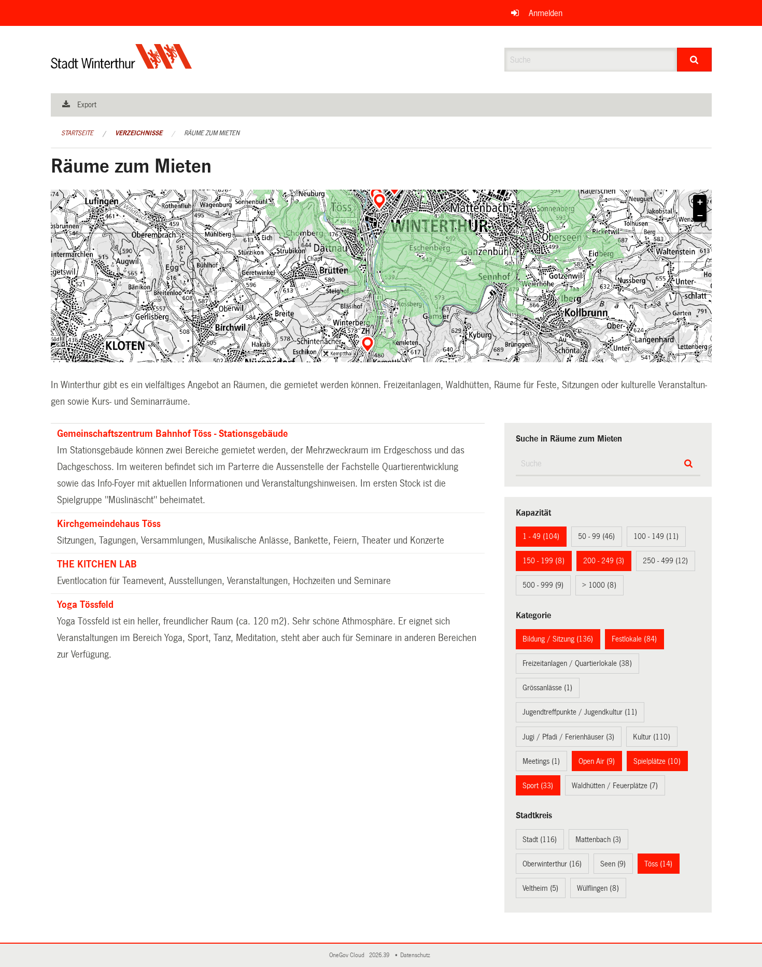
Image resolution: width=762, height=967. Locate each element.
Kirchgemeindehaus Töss (109, 524)
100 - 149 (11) (656, 536)
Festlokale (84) (634, 639)
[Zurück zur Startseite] (121, 65)
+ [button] (700, 202)
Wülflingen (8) (598, 888)
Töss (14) (658, 864)
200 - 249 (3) (603, 561)
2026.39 (380, 955)
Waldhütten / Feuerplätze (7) (615, 785)
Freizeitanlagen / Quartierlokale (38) (577, 663)
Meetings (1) (541, 761)
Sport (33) (538, 785)
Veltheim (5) (540, 888)
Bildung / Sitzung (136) (558, 639)
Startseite (77, 133)
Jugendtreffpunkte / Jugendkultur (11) (580, 712)
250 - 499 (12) (665, 561)
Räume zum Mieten (211, 133)
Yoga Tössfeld (85, 605)
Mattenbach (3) (598, 839)
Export (86, 105)
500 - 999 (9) (543, 585)
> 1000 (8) (599, 585)
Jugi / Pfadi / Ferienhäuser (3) (568, 737)
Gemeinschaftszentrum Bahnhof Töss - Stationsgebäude (172, 434)
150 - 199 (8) (544, 561)
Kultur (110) (651, 737)
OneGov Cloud (348, 955)
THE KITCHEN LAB (97, 564)
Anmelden (545, 13)
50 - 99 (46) (596, 536)
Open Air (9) (596, 761)
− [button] (700, 215)
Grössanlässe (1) (547, 688)
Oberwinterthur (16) (552, 864)
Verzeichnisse (138, 133)
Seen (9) (613, 864)
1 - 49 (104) (541, 536)
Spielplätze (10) (657, 761)
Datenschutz (416, 955)
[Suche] (694, 60)
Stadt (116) (540, 839)
